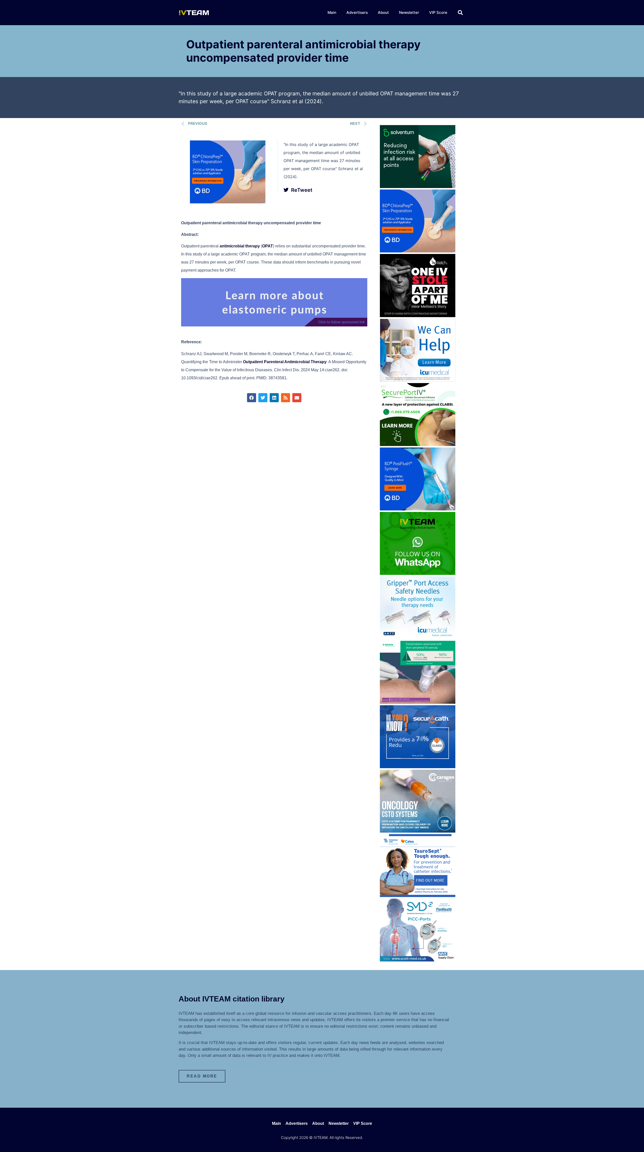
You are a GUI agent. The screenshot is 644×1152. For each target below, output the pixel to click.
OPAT (267, 246)
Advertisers (357, 12)
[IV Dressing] (417, 186)
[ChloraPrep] (227, 201)
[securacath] (417, 766)
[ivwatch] (417, 315)
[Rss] (285, 397)
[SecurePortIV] (417, 444)
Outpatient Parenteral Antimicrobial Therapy (285, 362)
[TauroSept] (417, 895)
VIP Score (438, 12)
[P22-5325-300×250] (417, 380)
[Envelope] (296, 397)
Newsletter (409, 12)
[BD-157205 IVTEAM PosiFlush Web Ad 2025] (417, 508)
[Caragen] (417, 831)
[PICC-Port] (417, 959)
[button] (460, 13)
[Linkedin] (274, 397)
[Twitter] (262, 397)
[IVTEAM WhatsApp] (417, 573)
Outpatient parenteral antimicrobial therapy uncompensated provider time (303, 51)
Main (332, 12)
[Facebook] (251, 397)
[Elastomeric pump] (274, 325)
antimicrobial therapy (240, 246)
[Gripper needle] (417, 637)
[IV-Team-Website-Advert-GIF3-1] (417, 702)
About (383, 12)
